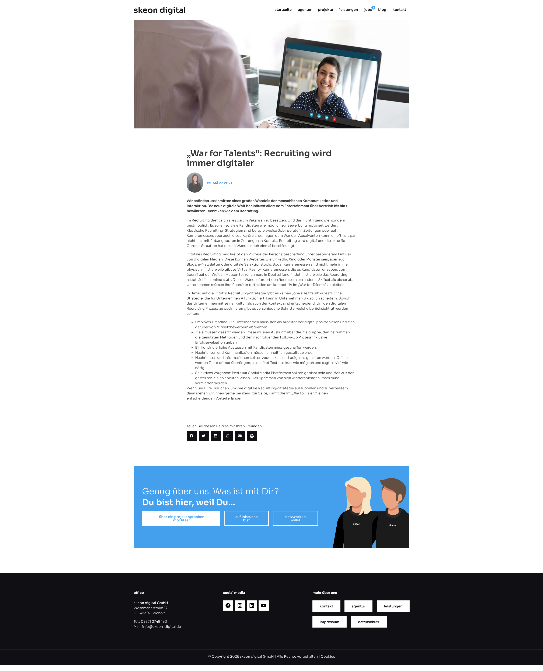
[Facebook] (228, 605)
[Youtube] (264, 605)
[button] (192, 436)
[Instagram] (240, 605)
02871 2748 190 (154, 621)
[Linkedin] (252, 605)
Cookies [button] (328, 656)
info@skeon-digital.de (161, 626)
